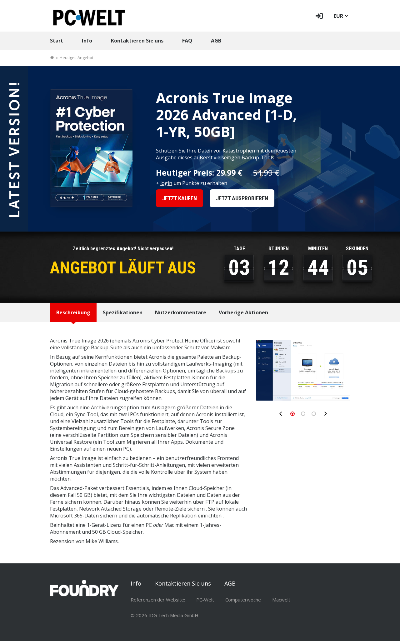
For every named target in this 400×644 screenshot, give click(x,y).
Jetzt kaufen (179, 198)
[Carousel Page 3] (314, 414)
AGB (216, 40)
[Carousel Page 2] (303, 414)
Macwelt (281, 600)
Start (56, 40)
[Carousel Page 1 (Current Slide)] (292, 414)
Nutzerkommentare (180, 312)
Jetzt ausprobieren (242, 198)
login (166, 183)
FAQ (187, 40)
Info (87, 40)
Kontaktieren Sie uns (137, 40)
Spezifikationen (122, 312)
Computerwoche (243, 600)
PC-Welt (205, 600)
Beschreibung (73, 312)
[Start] (52, 57)
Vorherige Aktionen (243, 312)
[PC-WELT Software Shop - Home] (89, 15)
